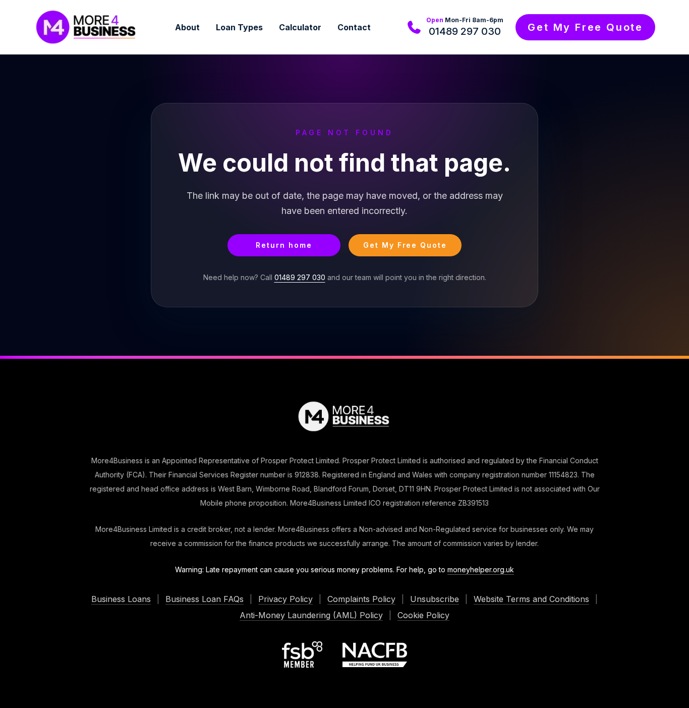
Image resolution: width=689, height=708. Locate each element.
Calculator (300, 27)
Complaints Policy (361, 599)
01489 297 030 (465, 31)
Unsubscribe (434, 599)
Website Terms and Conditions (531, 599)
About (187, 27)
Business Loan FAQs (204, 599)
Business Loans (121, 599)
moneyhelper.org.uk (480, 569)
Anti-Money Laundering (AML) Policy (311, 615)
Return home (284, 245)
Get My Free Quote (585, 27)
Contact (354, 27)
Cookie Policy (423, 615)
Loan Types (239, 27)
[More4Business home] (87, 27)
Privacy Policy (285, 599)
